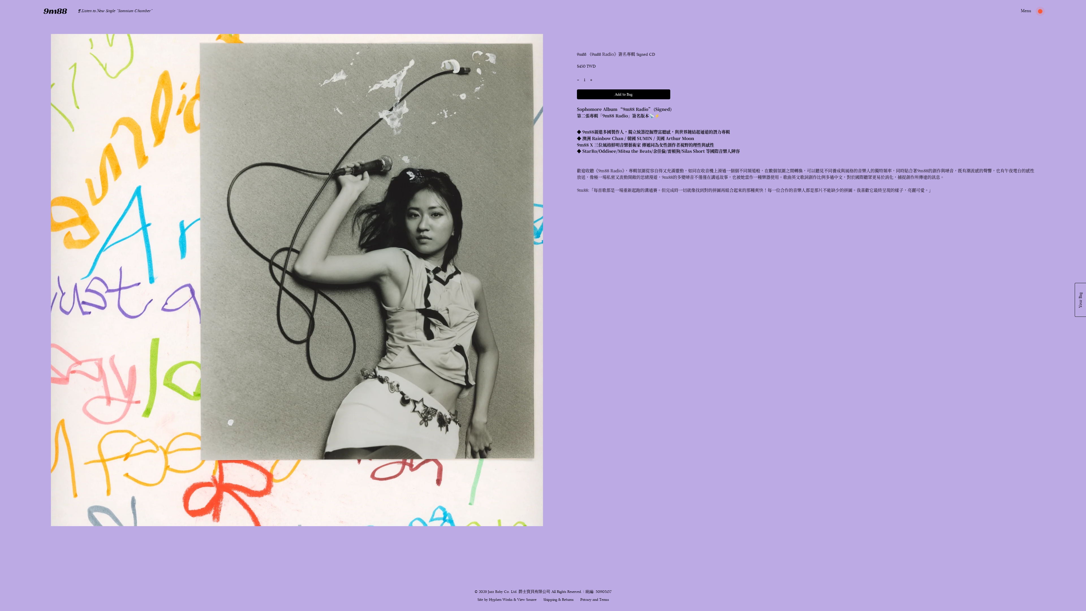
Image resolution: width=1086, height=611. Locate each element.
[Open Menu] (1026, 11)
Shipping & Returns (558, 599)
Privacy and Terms (594, 599)
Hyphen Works (500, 599)
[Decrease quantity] (578, 80)
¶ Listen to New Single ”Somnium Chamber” (115, 11)
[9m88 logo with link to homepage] (55, 11)
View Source (526, 599)
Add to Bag (623, 94)
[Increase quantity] (591, 80)
